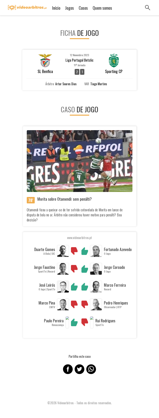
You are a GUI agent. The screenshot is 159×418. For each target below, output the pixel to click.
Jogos (69, 8)
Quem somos (102, 8)
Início (56, 8)
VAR (86, 83)
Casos (83, 8)
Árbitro (49, 83)
